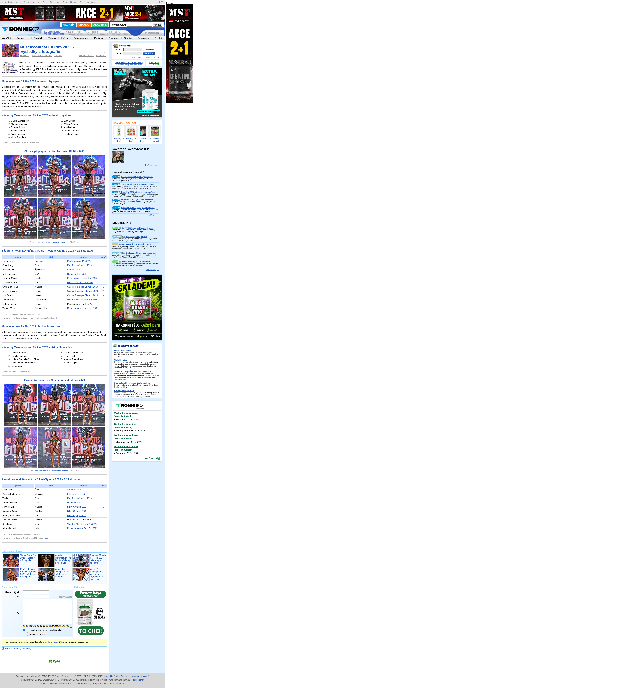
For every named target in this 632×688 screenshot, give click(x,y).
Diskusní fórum (69, 2)
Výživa (64, 38)
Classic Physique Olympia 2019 (82, 287)
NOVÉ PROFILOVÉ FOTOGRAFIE (130, 149)
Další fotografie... (152, 165)
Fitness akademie (88, 2)
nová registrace (138, 57)
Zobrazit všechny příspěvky (18, 648)
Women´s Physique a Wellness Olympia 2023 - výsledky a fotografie (97, 575)
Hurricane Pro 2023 (76, 274)
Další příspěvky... (152, 215)
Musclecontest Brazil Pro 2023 (82, 278)
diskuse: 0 (101, 55)
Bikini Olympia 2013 (76, 515)
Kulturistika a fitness (42, 55)
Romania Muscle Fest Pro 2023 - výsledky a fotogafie (98, 559)
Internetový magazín (11, 2)
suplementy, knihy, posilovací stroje (129, 64)
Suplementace (81, 38)
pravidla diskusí (50, 642)
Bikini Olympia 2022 (76, 511)
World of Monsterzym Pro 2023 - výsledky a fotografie (63, 559)
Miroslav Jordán (86, 55)
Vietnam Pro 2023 (75, 490)
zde (56, 318)
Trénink (52, 38)
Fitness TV (47, 2)
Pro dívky (39, 38)
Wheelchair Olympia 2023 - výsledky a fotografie (62, 573)
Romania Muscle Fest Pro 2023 (82, 308)
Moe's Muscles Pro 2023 (79, 261)
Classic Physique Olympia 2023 (82, 291)
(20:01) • (133, 202)
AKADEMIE (100, 24)
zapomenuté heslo (152, 57)
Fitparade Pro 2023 (76, 494)
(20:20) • (135, 194)
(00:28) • (134, 186)
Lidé (58, 2)
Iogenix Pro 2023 (75, 269)
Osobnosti (114, 38)
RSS (161, 2)
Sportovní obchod (31, 2)
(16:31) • (135, 210)
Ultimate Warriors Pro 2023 (80, 282)
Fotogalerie (143, 38)
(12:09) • (133, 179)
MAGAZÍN (69, 24)
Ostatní (158, 38)
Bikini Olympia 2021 (76, 507)
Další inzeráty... (152, 270)
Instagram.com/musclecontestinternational (51, 242)
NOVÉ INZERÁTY (121, 223)
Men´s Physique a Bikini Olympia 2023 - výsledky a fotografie (28, 573)
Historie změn (138, 680)
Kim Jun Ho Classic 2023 (79, 265)
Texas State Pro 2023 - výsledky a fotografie (28, 558)
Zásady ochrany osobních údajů (135, 676)
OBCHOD (84, 24)
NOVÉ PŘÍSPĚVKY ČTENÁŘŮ (128, 172)
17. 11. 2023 (100, 52)
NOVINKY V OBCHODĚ (125, 123)
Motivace (98, 38)
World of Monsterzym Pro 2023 (82, 299)
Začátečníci (22, 38)
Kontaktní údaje (112, 676)
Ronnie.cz (24, 55)
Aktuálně (6, 38)
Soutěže (58, 55)
